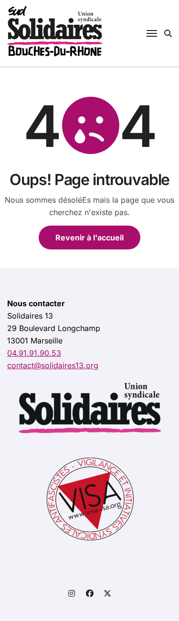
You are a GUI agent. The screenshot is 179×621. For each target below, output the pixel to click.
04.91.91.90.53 (34, 353)
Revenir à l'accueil (89, 237)
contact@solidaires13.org (52, 365)
